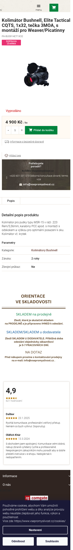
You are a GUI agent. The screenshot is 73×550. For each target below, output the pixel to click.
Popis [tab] (11, 201)
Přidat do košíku (43, 130)
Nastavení (35, 530)
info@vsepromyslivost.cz (38, 184)
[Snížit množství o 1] (8, 130)
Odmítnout (18, 541)
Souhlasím (52, 541)
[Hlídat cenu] (13, 156)
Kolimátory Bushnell (44, 250)
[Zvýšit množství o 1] (21, 130)
